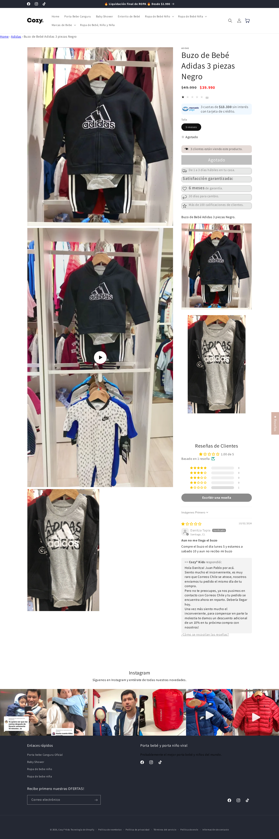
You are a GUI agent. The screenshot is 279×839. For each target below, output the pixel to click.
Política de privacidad (137, 829)
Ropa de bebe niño (39, 769)
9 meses (193, 128)
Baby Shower (35, 762)
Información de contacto (215, 829)
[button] (159, 16)
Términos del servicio (165, 829)
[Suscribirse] (96, 800)
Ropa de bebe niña (39, 776)
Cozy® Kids (64, 829)
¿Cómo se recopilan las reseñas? (205, 634)
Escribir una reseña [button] (216, 497)
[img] (191, 524)
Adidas (16, 36)
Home (4, 36)
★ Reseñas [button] (275, 423)
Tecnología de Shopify (82, 829)
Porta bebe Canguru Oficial (45, 755)
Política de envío (189, 829)
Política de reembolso (110, 829)
